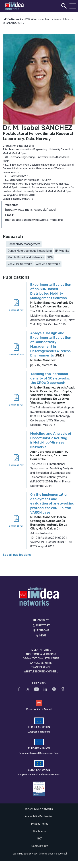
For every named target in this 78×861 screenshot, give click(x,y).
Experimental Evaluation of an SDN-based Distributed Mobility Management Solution (50, 291)
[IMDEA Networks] (14, 6)
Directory (43, 625)
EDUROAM (43, 630)
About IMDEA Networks (41, 654)
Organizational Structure (41, 658)
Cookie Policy (39, 846)
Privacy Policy (39, 823)
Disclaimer (39, 831)
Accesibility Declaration (39, 816)
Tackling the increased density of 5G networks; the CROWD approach (50, 378)
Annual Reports (41, 662)
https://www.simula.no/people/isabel (30, 209)
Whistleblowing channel (41, 671)
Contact (43, 620)
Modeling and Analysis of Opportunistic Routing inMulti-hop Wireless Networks (50, 440)
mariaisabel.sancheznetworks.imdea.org (34, 220)
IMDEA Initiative (41, 649)
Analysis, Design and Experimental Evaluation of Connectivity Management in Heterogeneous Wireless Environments (50, 344)
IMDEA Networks (39, 597)
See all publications (19, 554)
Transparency (40, 667)
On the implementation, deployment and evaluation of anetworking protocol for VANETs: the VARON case (52, 503)
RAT (39, 838)
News (42, 635)
